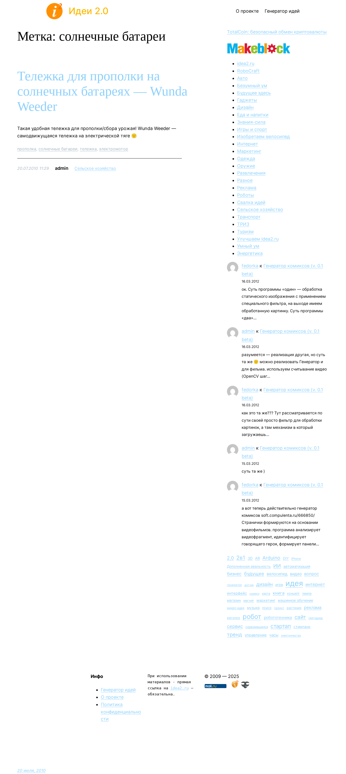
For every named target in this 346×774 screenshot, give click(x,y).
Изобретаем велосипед (263, 136)
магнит (248, 600)
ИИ (277, 566)
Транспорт (249, 216)
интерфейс (237, 593)
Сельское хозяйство (95, 168)
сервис (235, 626)
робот (252, 616)
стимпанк (302, 626)
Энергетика (250, 253)
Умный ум (248, 246)
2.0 (230, 558)
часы (273, 635)
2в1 (240, 557)
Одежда (246, 158)
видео (296, 574)
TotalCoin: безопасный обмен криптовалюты (277, 31)
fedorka (250, 265)
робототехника (278, 617)
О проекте (112, 697)
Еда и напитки (252, 114)
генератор (234, 585)
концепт (293, 593)
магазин (234, 600)
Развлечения (251, 173)
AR (257, 558)
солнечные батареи (58, 148)
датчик (249, 585)
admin (248, 331)
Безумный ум (252, 85)
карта (266, 593)
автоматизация (296, 566)
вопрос (311, 573)
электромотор (113, 148)
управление (256, 635)
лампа (307, 593)
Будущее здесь (254, 93)
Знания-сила (251, 122)
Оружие (246, 166)
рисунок (233, 618)
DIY (286, 558)
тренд (234, 634)
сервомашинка (256, 627)
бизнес (234, 573)
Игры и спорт (252, 129)
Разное (245, 180)
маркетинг (266, 600)
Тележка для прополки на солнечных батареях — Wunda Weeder (102, 91)
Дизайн (245, 107)
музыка (253, 608)
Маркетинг (249, 151)
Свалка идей (251, 202)
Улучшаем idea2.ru (258, 239)
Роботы (245, 195)
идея (294, 583)
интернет (315, 584)
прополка (26, 148)
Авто (242, 78)
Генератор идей (118, 689)
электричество (291, 635)
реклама (312, 607)
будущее (254, 573)
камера (254, 593)
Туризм (245, 231)
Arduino (271, 558)
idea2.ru (245, 63)
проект (279, 608)
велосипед (277, 574)
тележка (88, 148)
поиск (267, 608)
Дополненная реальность (249, 566)
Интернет (247, 143)
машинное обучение (295, 600)
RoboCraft (248, 70)
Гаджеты (247, 100)
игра (279, 585)
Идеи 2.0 (88, 10)
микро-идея (235, 608)
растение (294, 608)
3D (250, 558)
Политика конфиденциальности (121, 712)
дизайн (264, 584)
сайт (300, 617)
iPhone (296, 558)
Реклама (246, 187)
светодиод (316, 618)
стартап (281, 626)
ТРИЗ (243, 224)
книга (278, 593)
